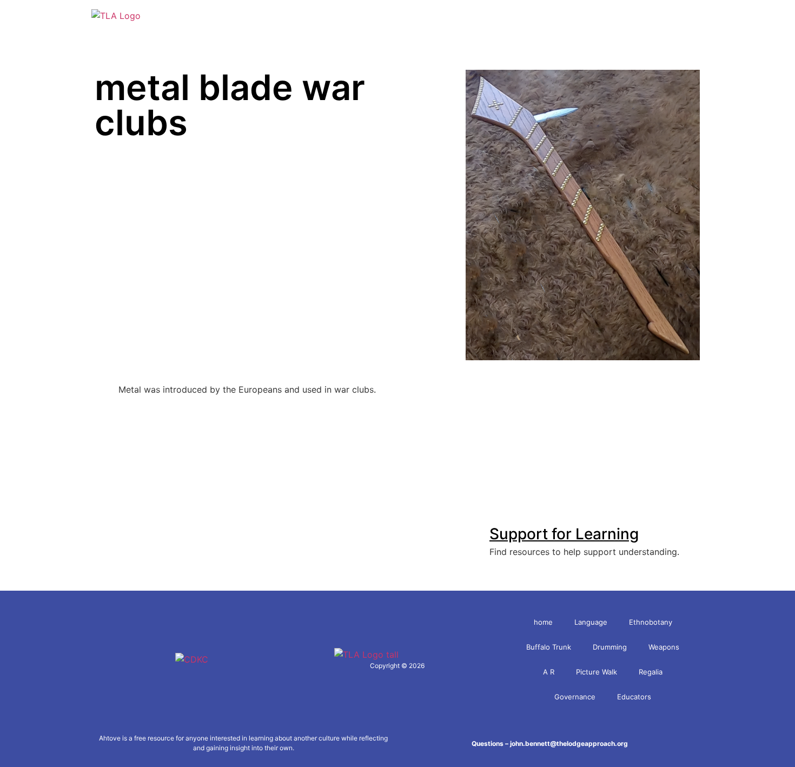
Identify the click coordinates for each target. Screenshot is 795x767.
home (543, 622)
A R (548, 671)
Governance (574, 696)
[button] (705, 16)
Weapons (663, 647)
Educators (634, 696)
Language (590, 622)
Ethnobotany (650, 622)
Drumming (610, 647)
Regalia (650, 671)
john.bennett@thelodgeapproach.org (569, 743)
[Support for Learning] (474, 526)
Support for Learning (564, 534)
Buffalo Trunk (548, 647)
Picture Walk (596, 671)
